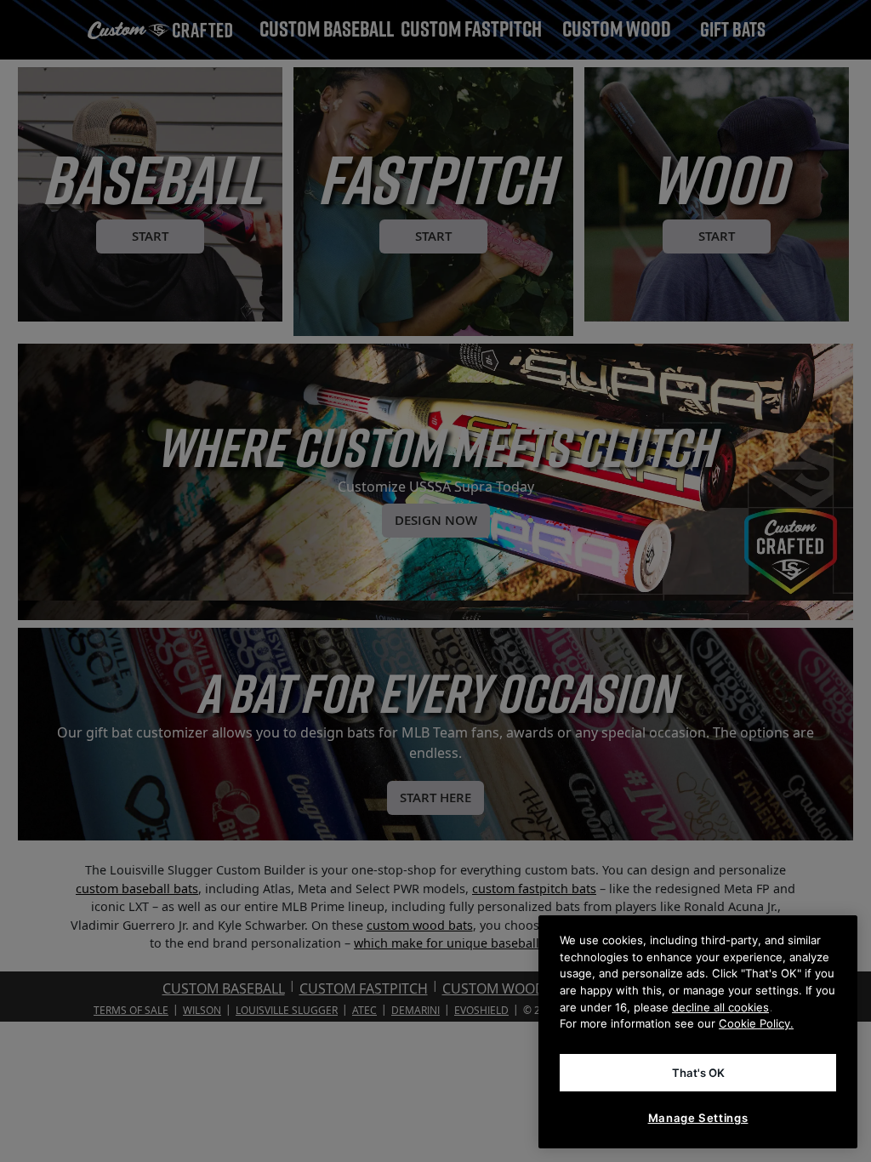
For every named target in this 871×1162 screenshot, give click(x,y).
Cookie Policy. (756, 1023)
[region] (697, 1031)
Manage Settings (698, 1118)
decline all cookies (720, 1007)
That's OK (698, 1072)
